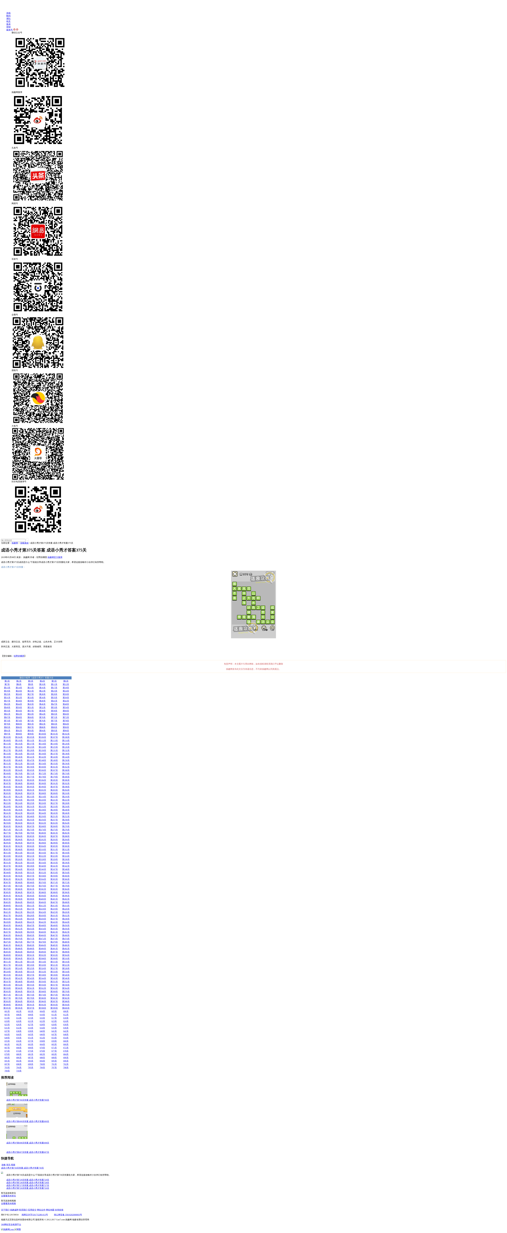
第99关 (30, 734)
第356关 (19, 876)
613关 (7, 1018)
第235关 (7, 810)
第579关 (30, 998)
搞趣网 (15, 543)
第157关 (7, 767)
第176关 (19, 777)
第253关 (7, 820)
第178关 (42, 777)
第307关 (7, 849)
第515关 (54, 962)
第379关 (7, 889)
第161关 (54, 767)
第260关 (19, 823)
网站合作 (41, 1210)
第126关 (66, 747)
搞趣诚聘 (14, 1210)
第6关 (66, 681)
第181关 (7, 780)
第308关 (19, 849)
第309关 (30, 849)
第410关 (19, 906)
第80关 (19, 724)
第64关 (42, 714)
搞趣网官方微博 (55, 557)
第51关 (30, 707)
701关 (54, 1064)
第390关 (66, 892)
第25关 (7, 694)
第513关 (30, 962)
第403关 (7, 902)
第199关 (7, 790)
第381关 (30, 889)
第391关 (7, 896)
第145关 (7, 760)
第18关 (66, 688)
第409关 (7, 906)
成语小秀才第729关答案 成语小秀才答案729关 (27, 1180)
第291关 (30, 839)
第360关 (66, 876)
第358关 (42, 876)
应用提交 (32, 1210)
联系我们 (23, 1210)
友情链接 (59, 1210)
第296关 (19, 843)
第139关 (7, 757)
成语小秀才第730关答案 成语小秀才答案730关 (22, 1168)
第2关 (19, 681)
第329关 (54, 859)
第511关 (7, 962)
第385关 (7, 892)
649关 (7, 1038)
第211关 (7, 797)
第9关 (30, 684)
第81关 (30, 724)
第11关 (54, 684)
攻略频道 (24, 543)
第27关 (30, 694)
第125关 (54, 747)
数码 (8, 16)
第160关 (42, 767)
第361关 (7, 879)
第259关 (7, 823)
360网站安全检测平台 (11, 1224)
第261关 (30, 823)
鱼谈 (8, 24)
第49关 (7, 707)
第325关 (7, 859)
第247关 (7, 816)
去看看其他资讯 (8, 1196)
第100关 (42, 734)
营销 (8, 27)
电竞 (8, 21)
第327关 (30, 859)
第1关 (7, 681)
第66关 (66, 714)
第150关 (66, 760)
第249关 (30, 816)
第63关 (30, 714)
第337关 (7, 866)
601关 (7, 1011)
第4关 (42, 681)
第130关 (42, 750)
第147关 (30, 760)
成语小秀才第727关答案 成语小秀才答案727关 (27, 1185)
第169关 (7, 773)
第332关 (19, 863)
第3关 (30, 681)
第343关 (7, 869)
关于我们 (5, 1210)
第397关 (7, 899)
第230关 (19, 806)
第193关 (7, 787)
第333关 (30, 863)
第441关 (30, 922)
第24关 (66, 691)
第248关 (19, 816)
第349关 (7, 873)
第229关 (7, 806)
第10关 (42, 684)
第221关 (54, 800)
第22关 (42, 691)
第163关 (7, 770)
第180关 (66, 777)
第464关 (19, 935)
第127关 (7, 750)
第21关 (30, 691)
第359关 (54, 876)
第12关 (66, 684)
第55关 (7, 711)
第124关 (42, 747)
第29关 (54, 694)
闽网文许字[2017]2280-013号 (35, 1215)
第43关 (7, 704)
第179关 (54, 777)
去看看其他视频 (8, 1203)
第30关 (66, 694)
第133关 (7, 754)
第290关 (19, 839)
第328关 (42, 859)
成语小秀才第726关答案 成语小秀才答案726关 (27, 1188)
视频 (13, 1165)
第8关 (19, 684)
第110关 (19, 740)
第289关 (7, 839)
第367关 (7, 882)
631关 (7, 1028)
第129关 (30, 750)
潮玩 (8, 18)
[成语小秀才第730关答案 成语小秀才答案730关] (2, 1173)
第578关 (19, 998)
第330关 (66, 859)
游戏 (8, 13)
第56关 (19, 711)
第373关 (7, 886)
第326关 (19, 859)
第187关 (7, 783)
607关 (7, 1015)
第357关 (30, 876)
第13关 (7, 688)
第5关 (54, 681)
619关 (7, 1021)
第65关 (54, 714)
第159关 (30, 767)
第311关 (54, 849)
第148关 (42, 760)
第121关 (7, 747)
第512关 (19, 962)
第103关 (7, 737)
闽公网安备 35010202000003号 (68, 1215)
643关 (7, 1034)
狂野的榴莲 (19, 656)
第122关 (19, 747)
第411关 (30, 906)
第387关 (30, 892)
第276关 (66, 830)
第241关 (7, 813)
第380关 (19, 889)
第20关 (19, 691)
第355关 (7, 876)
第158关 (19, 767)
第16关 (42, 688)
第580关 (42, 998)
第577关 (7, 998)
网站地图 (50, 1210)
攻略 (3, 1165)
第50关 (19, 707)
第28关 (42, 694)
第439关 (7, 922)
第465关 (30, 935)
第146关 (19, 760)
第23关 (54, 691)
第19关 (7, 691)
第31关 (7, 697)
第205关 (7, 793)
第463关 (7, 935)
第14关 (19, 688)
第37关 (7, 701)
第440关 (19, 922)
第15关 (30, 688)
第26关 (19, 694)
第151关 (7, 763)
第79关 (7, 724)
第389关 (54, 892)
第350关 (19, 873)
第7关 (7, 684)
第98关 (19, 734)
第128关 (19, 750)
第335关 (54, 863)
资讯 (8, 1165)
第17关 (54, 688)
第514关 (42, 962)
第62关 (19, 714)
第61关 (7, 714)
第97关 (7, 734)
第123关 (30, 747)
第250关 (42, 816)
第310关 (42, 849)
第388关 (42, 892)
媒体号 (9, 30)
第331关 (7, 863)
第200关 (19, 790)
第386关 (19, 892)
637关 (7, 1031)
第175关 (7, 777)
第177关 (30, 777)
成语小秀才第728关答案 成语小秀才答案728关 (27, 1182)
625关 (7, 1024)
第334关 (42, 863)
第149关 (54, 760)
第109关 (7, 740)
